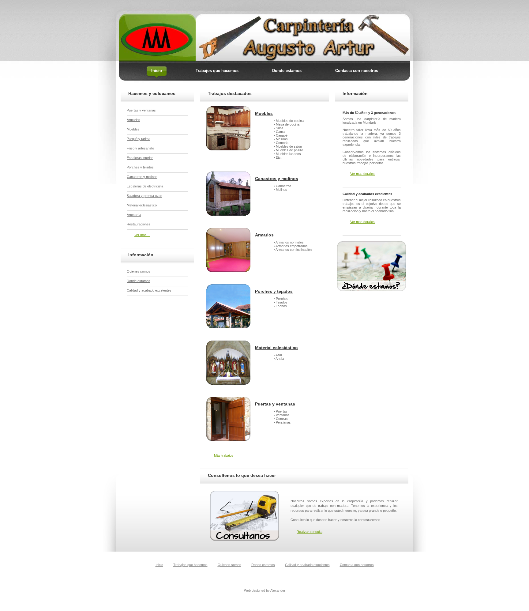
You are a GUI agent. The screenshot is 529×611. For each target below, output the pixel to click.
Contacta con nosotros (357, 565)
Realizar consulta (309, 532)
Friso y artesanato (140, 148)
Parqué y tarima (138, 139)
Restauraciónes (138, 224)
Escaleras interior (140, 158)
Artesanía (134, 215)
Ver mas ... (142, 235)
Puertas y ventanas (275, 404)
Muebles (264, 113)
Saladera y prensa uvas (144, 196)
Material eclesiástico (276, 347)
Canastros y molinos (276, 178)
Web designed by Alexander (264, 590)
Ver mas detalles (362, 173)
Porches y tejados (274, 291)
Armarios (264, 234)
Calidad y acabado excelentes (149, 290)
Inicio (159, 565)
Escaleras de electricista (145, 186)
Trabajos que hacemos (190, 565)
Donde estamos (138, 281)
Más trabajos (223, 455)
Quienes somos (138, 271)
